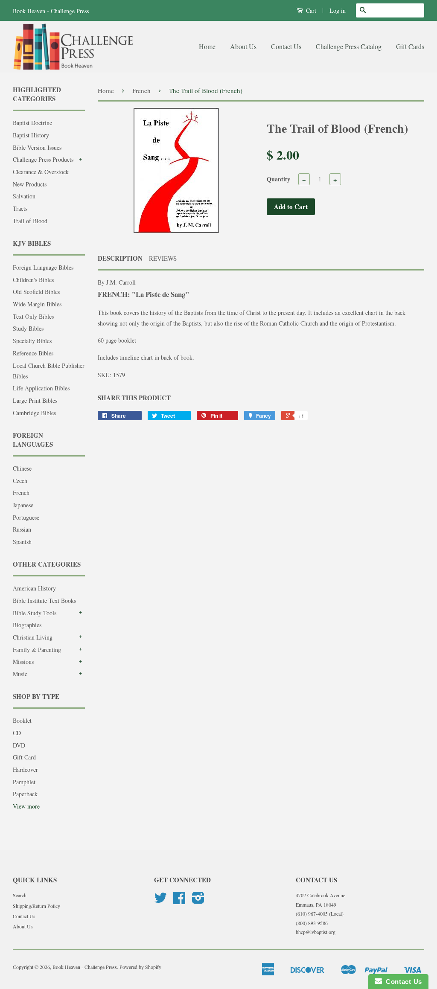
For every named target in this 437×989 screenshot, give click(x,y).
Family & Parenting (37, 650)
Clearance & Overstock (41, 172)
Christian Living (32, 637)
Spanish (22, 542)
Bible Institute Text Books (44, 600)
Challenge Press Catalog (349, 46)
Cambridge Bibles (34, 413)
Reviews (163, 258)
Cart (310, 10)
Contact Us (286, 46)
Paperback (25, 794)
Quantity (278, 179)
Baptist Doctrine (32, 123)
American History (34, 588)
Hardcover (25, 769)
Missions (23, 661)
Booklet (22, 720)
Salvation (24, 196)
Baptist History (31, 135)
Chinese (22, 468)
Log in (337, 10)
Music (20, 674)
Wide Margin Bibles (37, 304)
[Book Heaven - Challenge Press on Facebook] (179, 900)
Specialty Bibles (32, 341)
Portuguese (26, 517)
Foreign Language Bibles (43, 267)
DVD (19, 745)
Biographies (27, 625)
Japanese (23, 505)
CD (17, 733)
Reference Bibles (33, 353)
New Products (30, 184)
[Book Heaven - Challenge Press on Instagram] (198, 900)
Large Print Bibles (35, 400)
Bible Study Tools (34, 613)
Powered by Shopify (140, 966)
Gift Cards (410, 46)
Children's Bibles (33, 280)
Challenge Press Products (43, 159)
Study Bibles (28, 328)
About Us (243, 46)
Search (19, 895)
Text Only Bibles (33, 316)
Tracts (20, 208)
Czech (20, 481)
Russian (22, 529)
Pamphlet (24, 782)
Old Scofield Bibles (36, 292)
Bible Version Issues (37, 147)
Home (207, 46)
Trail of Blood (30, 221)
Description (120, 258)
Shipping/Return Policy (36, 905)
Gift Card (24, 757)
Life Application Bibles (41, 388)
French (21, 493)
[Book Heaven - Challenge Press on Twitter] (160, 900)
